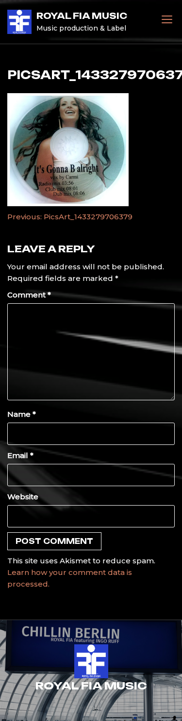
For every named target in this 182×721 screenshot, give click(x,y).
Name (21, 414)
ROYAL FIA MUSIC (81, 16)
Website (22, 496)
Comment (29, 294)
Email (20, 455)
